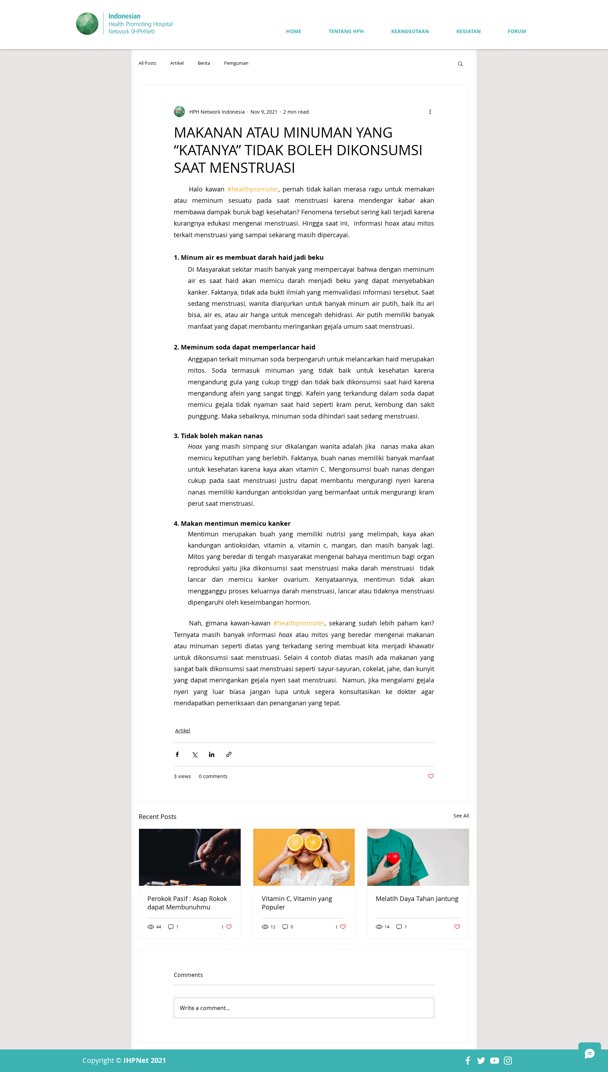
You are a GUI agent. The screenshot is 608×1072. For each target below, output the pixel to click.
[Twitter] (481, 1060)
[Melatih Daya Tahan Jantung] (418, 857)
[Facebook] (467, 1060)
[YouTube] (494, 1060)
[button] (460, 63)
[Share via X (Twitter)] (194, 754)
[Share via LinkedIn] (211, 754)
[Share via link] (229, 754)
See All (461, 815)
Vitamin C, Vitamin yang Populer (297, 902)
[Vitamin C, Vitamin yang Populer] (304, 857)
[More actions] (430, 111)
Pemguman (236, 63)
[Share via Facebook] (177, 754)
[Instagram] (507, 1060)
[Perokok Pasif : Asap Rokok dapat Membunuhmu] (190, 857)
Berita (204, 63)
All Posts (147, 63)
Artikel (177, 63)
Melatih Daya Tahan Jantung (417, 898)
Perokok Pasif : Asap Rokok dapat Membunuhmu (187, 902)
